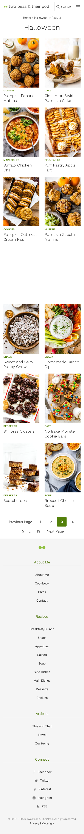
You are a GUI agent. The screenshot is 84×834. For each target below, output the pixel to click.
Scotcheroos (15, 500)
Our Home (42, 743)
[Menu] (78, 6)
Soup (42, 663)
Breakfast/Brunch (42, 629)
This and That (42, 726)
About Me (42, 562)
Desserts (42, 689)
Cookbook (42, 583)
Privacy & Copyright (42, 823)
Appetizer (42, 646)
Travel (42, 735)
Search (66, 6)
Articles (42, 713)
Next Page (55, 532)
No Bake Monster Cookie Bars (60, 433)
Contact (42, 600)
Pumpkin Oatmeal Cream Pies (19, 237)
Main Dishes (42, 680)
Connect (42, 759)
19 (39, 532)
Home (27, 17)
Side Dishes (42, 672)
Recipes (42, 616)
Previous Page (20, 523)
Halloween (41, 17)
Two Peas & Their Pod (26, 7)
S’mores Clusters (19, 431)
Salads (42, 655)
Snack (42, 637)
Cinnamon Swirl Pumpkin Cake (59, 98)
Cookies (42, 697)
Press (42, 592)
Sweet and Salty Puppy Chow (18, 364)
